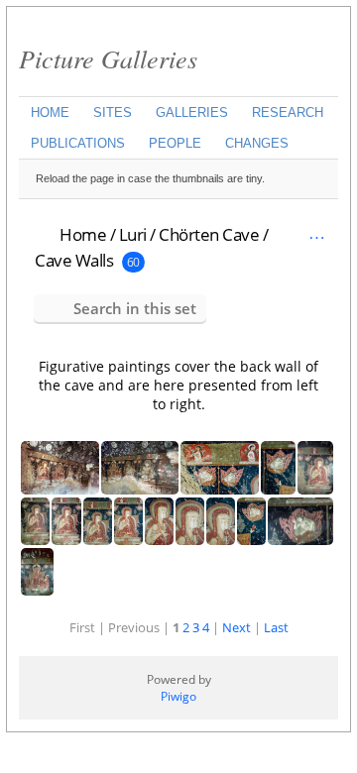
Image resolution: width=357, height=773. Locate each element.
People (175, 143)
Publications (78, 143)
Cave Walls (74, 260)
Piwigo (178, 696)
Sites (112, 112)
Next (236, 627)
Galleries (192, 112)
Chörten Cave (209, 234)
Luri (133, 234)
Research (287, 112)
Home (50, 112)
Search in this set (134, 308)
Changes (257, 143)
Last (276, 627)
